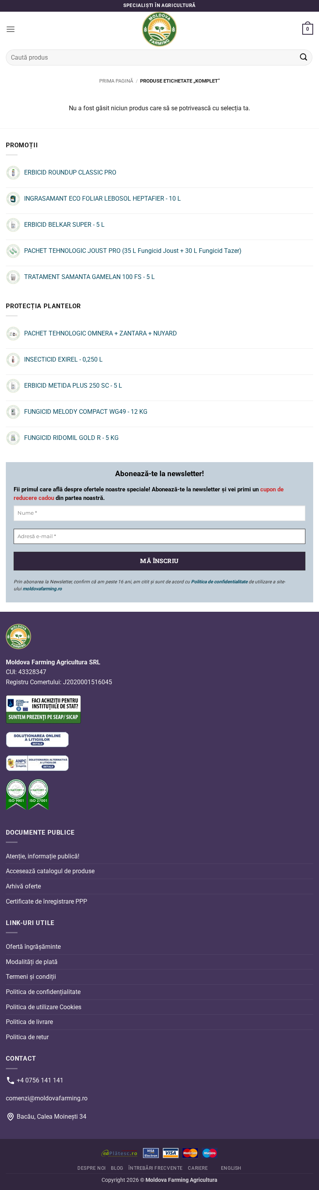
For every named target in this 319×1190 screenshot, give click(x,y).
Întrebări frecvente (155, 1168)
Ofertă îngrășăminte (33, 946)
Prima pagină (116, 81)
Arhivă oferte (23, 886)
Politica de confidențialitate (43, 992)
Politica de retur (27, 1036)
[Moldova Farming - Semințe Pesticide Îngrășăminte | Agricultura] (159, 29)
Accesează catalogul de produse (50, 871)
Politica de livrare (29, 1022)
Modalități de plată (32, 962)
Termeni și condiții (31, 976)
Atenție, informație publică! (42, 856)
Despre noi (91, 1168)
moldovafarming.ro (42, 588)
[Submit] (304, 57)
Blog (117, 1168)
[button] (10, 29)
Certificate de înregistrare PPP (46, 901)
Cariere (198, 1168)
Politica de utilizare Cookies (43, 1006)
